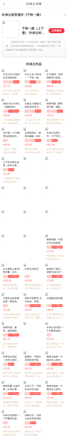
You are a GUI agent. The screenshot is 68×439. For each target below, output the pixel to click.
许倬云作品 (34, 64)
